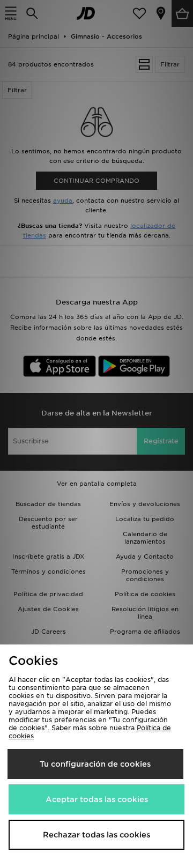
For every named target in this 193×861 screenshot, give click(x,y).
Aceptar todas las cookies (97, 799)
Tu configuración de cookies (95, 764)
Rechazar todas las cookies (96, 834)
